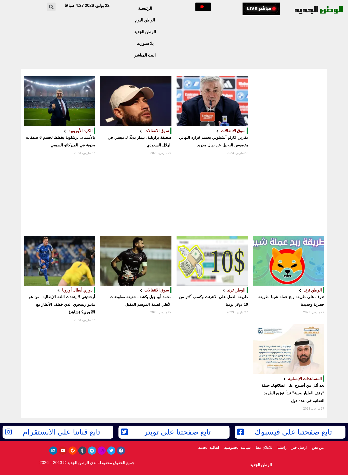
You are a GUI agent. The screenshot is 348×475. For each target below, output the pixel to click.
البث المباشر (145, 55)
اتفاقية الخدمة (208, 447)
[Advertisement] (288, 154)
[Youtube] (63, 450)
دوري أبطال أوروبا (77, 289)
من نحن (318, 447)
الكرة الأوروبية (80, 130)
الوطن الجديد (145, 32)
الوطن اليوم (145, 20)
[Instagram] (102, 450)
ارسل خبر (299, 447)
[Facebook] (121, 450)
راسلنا (282, 447)
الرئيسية (145, 8)
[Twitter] (111, 450)
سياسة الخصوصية (237, 447)
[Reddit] (73, 450)
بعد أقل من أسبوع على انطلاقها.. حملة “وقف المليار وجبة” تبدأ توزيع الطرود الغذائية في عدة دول (293, 393)
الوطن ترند (313, 289)
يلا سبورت (145, 43)
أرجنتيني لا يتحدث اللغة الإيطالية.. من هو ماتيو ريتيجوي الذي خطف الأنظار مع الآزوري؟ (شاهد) (62, 304)
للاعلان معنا (264, 447)
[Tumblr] (82, 450)
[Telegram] (92, 450)
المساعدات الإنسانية (305, 378)
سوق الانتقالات (233, 130)
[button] (203, 7)
